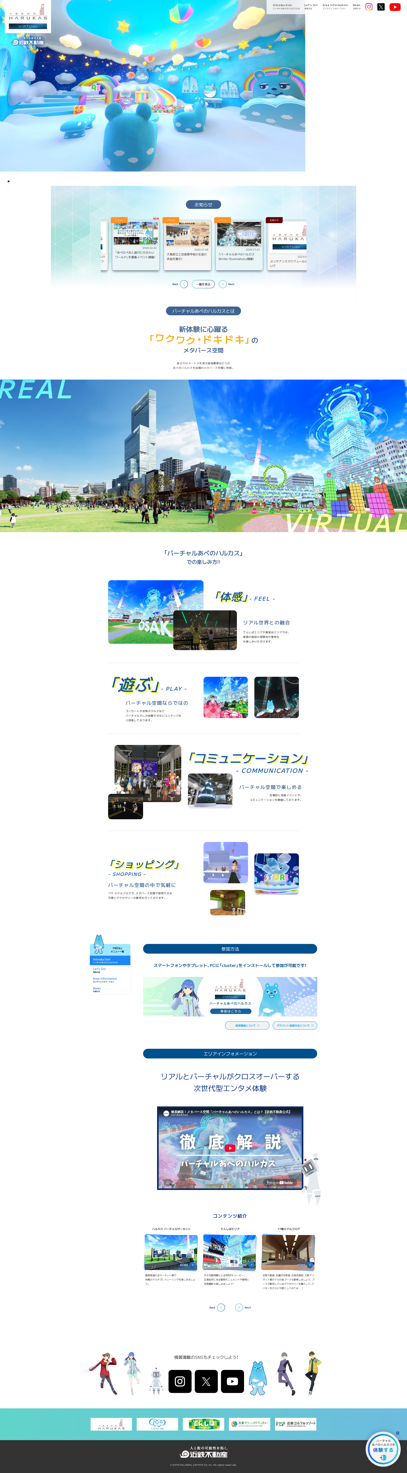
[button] (4, 181)
